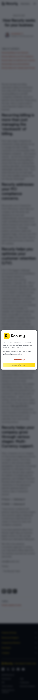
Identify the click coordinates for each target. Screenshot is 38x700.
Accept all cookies (19, 365)
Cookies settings (19, 360)
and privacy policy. (15, 354)
